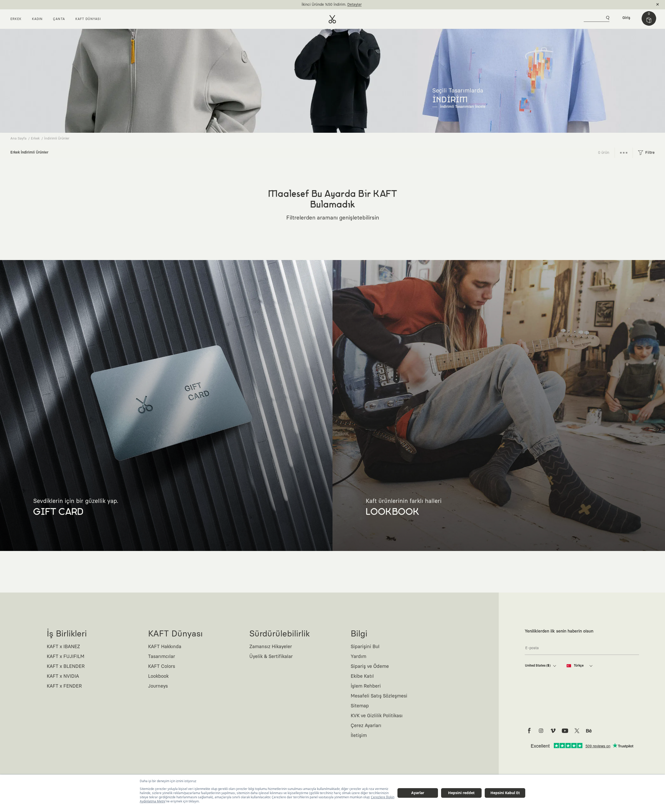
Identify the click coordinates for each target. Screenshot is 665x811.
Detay (373, 4)
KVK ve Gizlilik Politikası (377, 716)
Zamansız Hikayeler (270, 646)
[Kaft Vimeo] (553, 730)
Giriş (626, 18)
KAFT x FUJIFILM (65, 656)
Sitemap (360, 706)
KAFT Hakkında (164, 646)
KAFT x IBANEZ (63, 646)
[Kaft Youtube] (565, 730)
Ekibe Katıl (362, 676)
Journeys (158, 686)
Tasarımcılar (161, 656)
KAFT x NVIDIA (63, 676)
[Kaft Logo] (332, 19)
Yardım (358, 656)
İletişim (359, 735)
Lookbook (158, 676)
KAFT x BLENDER (66, 666)
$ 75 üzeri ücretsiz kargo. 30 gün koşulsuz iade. (327, 4)
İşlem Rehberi (366, 686)
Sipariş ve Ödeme (370, 666)
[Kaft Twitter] (577, 730)
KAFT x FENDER (64, 686)
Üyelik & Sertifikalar (271, 656)
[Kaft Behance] (588, 730)
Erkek (35, 138)
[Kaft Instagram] (541, 730)
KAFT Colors (161, 666)
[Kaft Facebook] (529, 730)
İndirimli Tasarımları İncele (463, 107)
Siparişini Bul (365, 646)
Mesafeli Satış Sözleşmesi (379, 696)
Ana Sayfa (18, 138)
